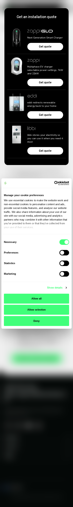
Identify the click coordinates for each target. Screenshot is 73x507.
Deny (36, 320)
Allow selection (36, 309)
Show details (54, 287)
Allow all (36, 298)
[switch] (64, 252)
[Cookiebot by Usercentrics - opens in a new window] (54, 183)
